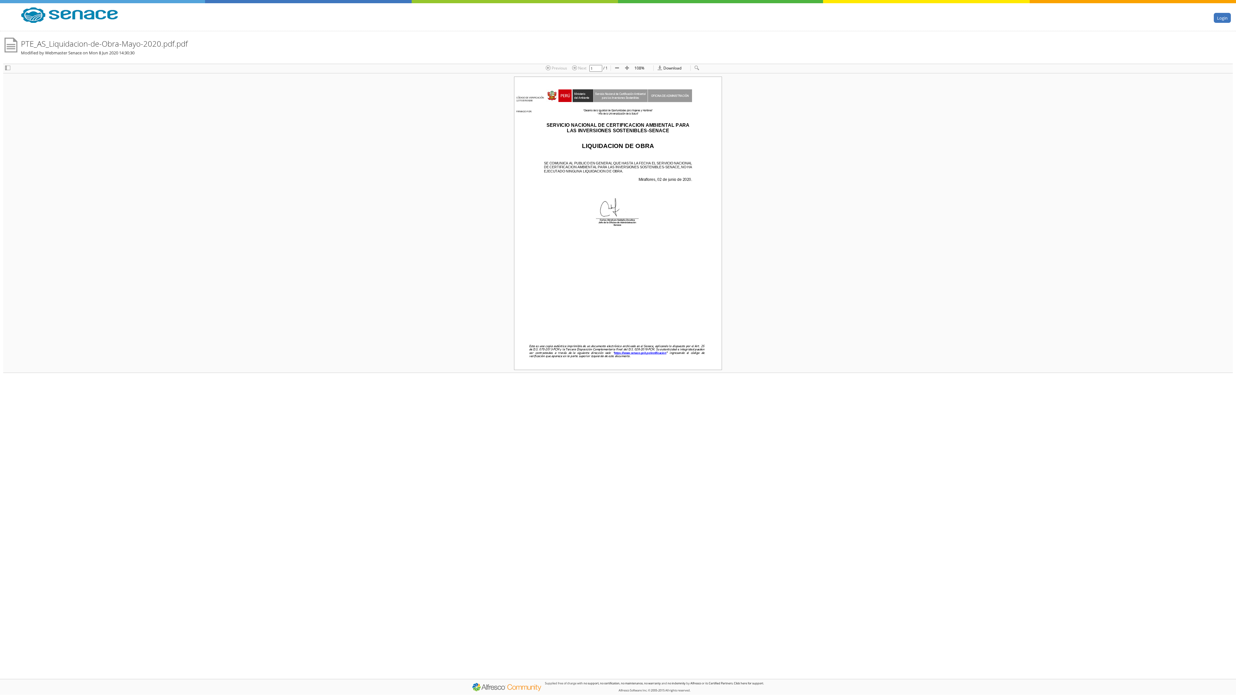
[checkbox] (8, 68)
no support (591, 683)
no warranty (652, 683)
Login (1222, 18)
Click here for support (748, 683)
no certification (610, 683)
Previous (559, 67)
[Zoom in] (627, 68)
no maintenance (632, 683)
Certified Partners (721, 683)
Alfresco (695, 683)
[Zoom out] (617, 68)
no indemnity (677, 683)
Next (581, 67)
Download (671, 67)
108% (639, 67)
